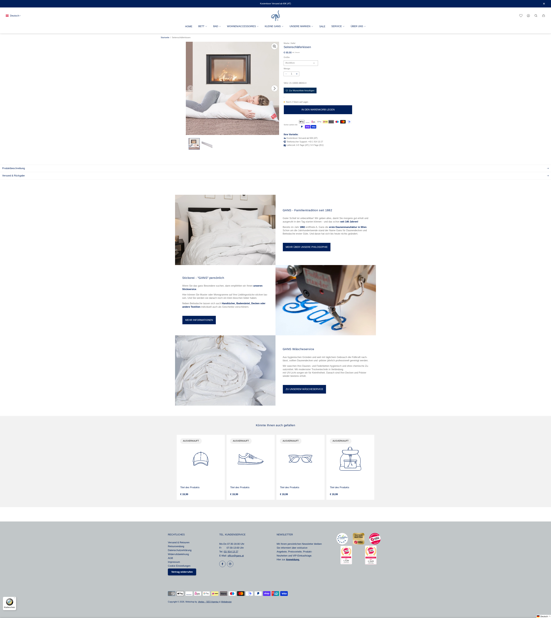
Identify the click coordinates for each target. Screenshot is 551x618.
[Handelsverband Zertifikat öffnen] (375, 543)
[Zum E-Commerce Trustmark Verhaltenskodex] (342, 543)
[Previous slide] (190, 88)
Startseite (165, 37)
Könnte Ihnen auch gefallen (275, 425)
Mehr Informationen (199, 320)
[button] (544, 616)
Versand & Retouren (178, 542)
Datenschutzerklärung (179, 550)
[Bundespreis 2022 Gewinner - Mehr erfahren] (346, 563)
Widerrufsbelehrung (178, 554)
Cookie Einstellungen (179, 566)
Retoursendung (176, 546)
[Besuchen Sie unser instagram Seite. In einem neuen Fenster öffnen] (230, 564)
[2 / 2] (207, 144)
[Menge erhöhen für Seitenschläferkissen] (296, 74)
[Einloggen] (528, 15)
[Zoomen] (274, 46)
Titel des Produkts (190, 487)
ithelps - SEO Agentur (208, 602)
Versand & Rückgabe (13, 175)
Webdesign (226, 602)
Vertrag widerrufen (182, 572)
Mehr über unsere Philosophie (307, 247)
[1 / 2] (194, 144)
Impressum (174, 562)
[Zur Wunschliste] (521, 15)
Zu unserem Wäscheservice (304, 389)
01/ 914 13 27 (231, 551)
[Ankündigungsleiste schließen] (544, 3)
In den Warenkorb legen (318, 109)
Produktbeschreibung (13, 168)
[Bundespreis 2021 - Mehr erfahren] (371, 563)
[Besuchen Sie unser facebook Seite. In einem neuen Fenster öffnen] (222, 564)
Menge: (287, 69)
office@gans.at (236, 555)
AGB (170, 558)
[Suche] (536, 15)
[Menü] (14, 598)
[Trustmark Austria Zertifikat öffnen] (358, 543)
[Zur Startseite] (275, 15)
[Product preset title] (201, 459)
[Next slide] (274, 88)
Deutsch (14, 15)
